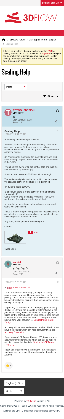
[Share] (56, 121)
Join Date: (18, 120)
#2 (58, 282)
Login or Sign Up (50, 3)
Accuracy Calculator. (14, 332)
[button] (8, 365)
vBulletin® (31, 401)
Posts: (16, 122)
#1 (58, 130)
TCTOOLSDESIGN (21, 287)
